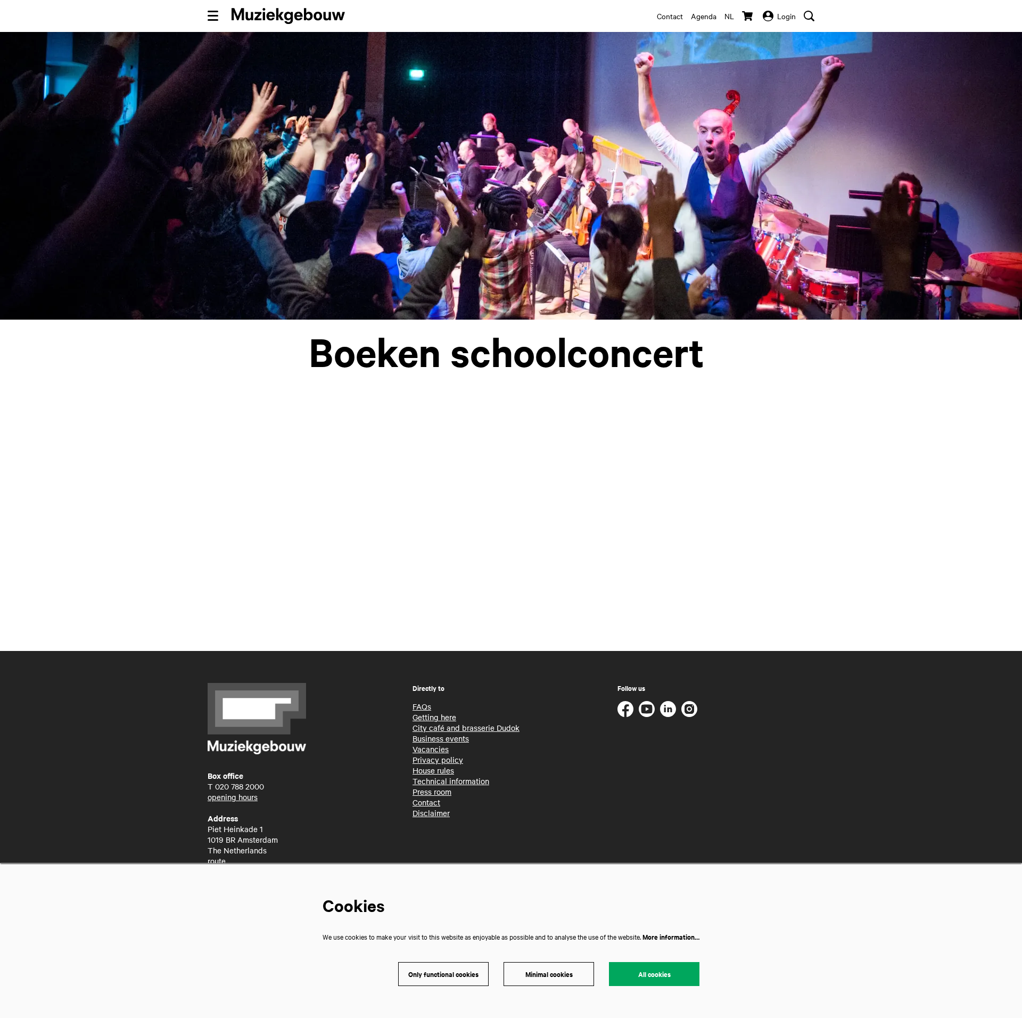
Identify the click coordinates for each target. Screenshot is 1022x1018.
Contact (670, 16)
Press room (432, 791)
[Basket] (748, 16)
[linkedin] (668, 709)
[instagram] (689, 709)
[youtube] (647, 709)
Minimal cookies (549, 974)
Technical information (451, 781)
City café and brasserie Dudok (466, 727)
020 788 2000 (239, 786)
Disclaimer (431, 813)
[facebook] (625, 709)
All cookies (654, 974)
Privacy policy (438, 759)
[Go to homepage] (288, 16)
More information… (670, 937)
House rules (433, 770)
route (217, 861)
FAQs (422, 706)
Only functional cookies (443, 974)
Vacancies (431, 749)
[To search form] (809, 16)
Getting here (434, 717)
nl (729, 16)
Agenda (703, 16)
